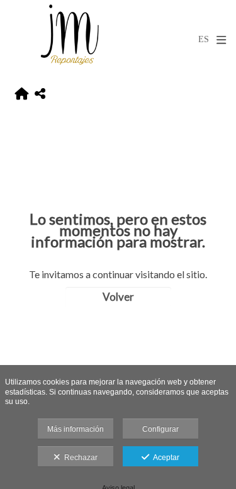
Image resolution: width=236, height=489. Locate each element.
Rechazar (79, 457)
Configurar (160, 429)
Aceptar (164, 457)
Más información (75, 429)
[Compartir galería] (40, 94)
